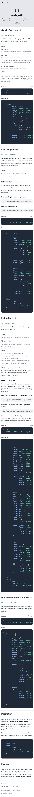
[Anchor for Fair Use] (12, 764)
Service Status (11, 3)
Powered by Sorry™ (7, 793)
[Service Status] (3, 3)
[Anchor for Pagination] (14, 714)
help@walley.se (5, 790)
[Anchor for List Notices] (15, 318)
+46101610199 (16, 790)
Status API (4, 786)
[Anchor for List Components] (20, 149)
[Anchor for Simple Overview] (20, 30)
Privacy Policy (15, 786)
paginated (11, 158)
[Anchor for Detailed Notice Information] (31, 597)
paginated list (12, 327)
